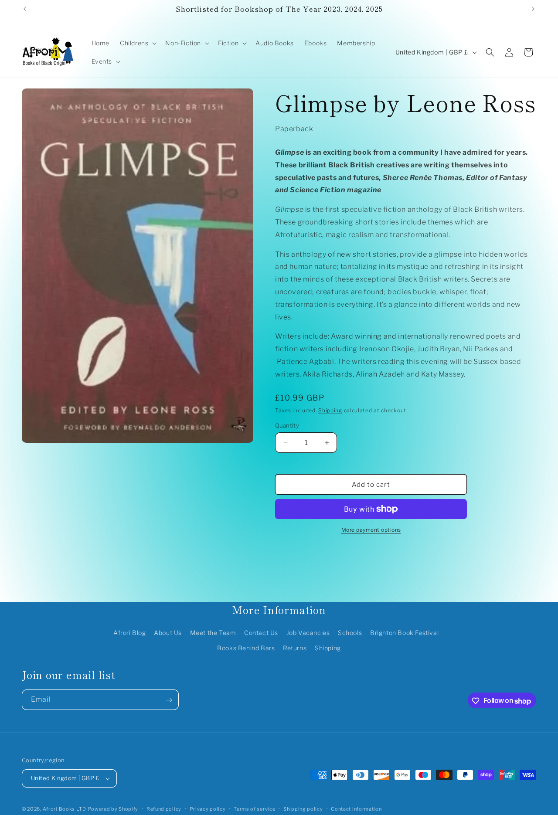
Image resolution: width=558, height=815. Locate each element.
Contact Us (261, 632)
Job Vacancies (308, 632)
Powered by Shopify (113, 809)
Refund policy (163, 808)
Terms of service (254, 808)
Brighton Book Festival (404, 632)
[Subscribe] (168, 700)
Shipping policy (303, 808)
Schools (350, 632)
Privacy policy (208, 808)
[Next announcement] (533, 8)
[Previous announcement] (24, 8)
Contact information (356, 808)
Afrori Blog (129, 632)
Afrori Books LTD (64, 809)
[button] (137, 43)
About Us (168, 632)
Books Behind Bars (246, 648)
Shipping (330, 410)
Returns (294, 648)
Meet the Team (213, 632)
